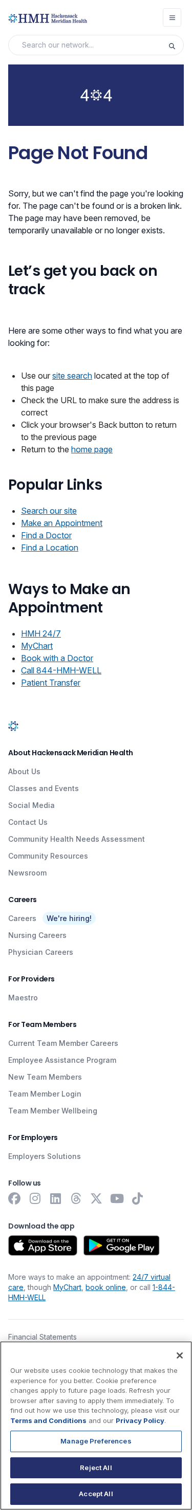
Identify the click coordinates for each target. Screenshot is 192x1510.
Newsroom (27, 872)
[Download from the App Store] (42, 1245)
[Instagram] (35, 1198)
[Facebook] (14, 1198)
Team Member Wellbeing (52, 1110)
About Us (24, 771)
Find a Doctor (46, 535)
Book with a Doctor (57, 658)
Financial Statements (42, 1336)
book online (106, 1287)
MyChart (37, 646)
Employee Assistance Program (62, 1060)
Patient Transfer (50, 682)
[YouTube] (117, 1198)
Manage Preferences (95, 1441)
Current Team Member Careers (63, 1043)
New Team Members (45, 1077)
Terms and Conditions (48, 1420)
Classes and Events (43, 788)
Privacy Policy (140, 1420)
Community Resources (48, 855)
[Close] (179, 1355)
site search (72, 375)
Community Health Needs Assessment (76, 839)
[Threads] (76, 1198)
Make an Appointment (61, 523)
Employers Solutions (44, 1156)
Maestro (23, 997)
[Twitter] (96, 1198)
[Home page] (13, 725)
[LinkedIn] (55, 1198)
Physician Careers (40, 952)
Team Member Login (44, 1093)
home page (92, 449)
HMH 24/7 (41, 633)
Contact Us (28, 822)
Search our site (49, 511)
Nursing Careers (37, 935)
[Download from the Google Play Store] (121, 1245)
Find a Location (49, 547)
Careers (22, 918)
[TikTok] (137, 1198)
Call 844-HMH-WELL (61, 670)
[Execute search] (175, 45)
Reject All (96, 1467)
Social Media (31, 805)
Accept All (96, 1494)
